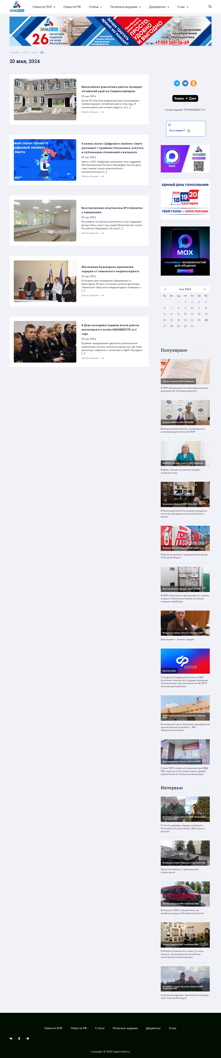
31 (192, 326)
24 (192, 320)
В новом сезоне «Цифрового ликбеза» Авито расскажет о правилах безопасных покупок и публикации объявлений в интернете (112, 148)
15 (178, 314)
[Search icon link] (210, 7)
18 (199, 314)
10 (192, 308)
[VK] (10, 1038)
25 (199, 320)
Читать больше (89, 112)
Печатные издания (123, 6)
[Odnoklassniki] (19, 1038)
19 (206, 314)
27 (164, 326)
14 (171, 314)
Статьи (94, 6)
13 (165, 314)
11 (199, 308)
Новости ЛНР (42, 6)
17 (192, 314)
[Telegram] (27, 1038)
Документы (157, 6)
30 (185, 326)
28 (171, 326)
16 (185, 314)
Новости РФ (72, 6)
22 (178, 320)
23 (185, 320)
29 (178, 326)
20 (164, 320)
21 (171, 320)
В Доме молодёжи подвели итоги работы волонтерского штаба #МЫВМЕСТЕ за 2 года (110, 329)
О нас (181, 6)
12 (206, 308)
